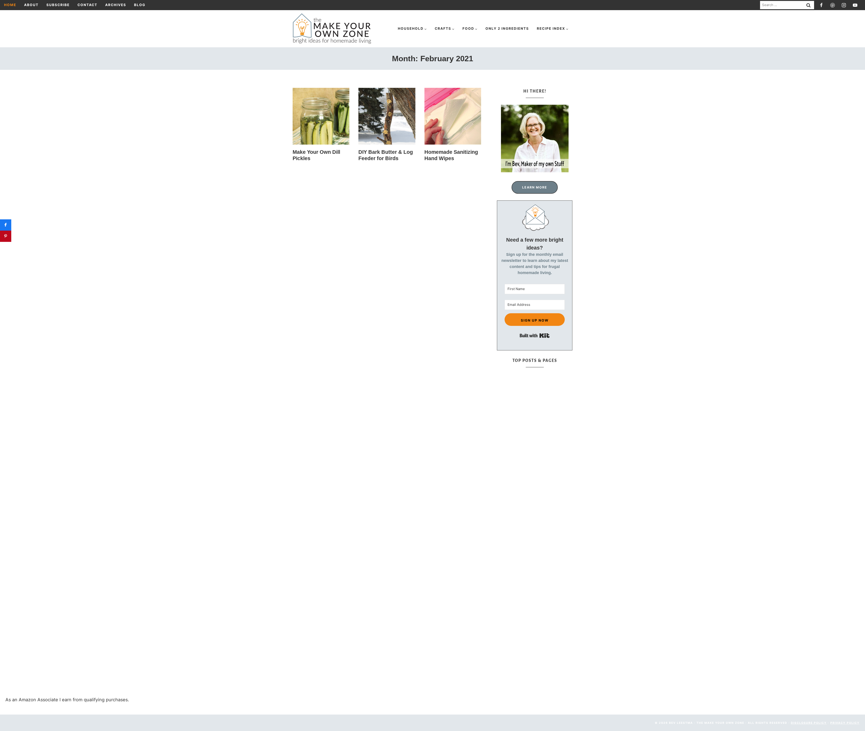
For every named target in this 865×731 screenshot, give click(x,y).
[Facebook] (821, 5)
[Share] (5, 225)
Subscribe (58, 5)
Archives (115, 5)
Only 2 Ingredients (507, 28)
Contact (87, 5)
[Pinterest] (832, 5)
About (31, 5)
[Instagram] (843, 5)
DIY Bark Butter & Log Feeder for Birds (385, 155)
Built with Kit (535, 335)
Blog (139, 5)
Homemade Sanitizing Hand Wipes (451, 155)
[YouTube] (855, 5)
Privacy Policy (845, 722)
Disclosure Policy (809, 722)
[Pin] (5, 236)
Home (10, 5)
